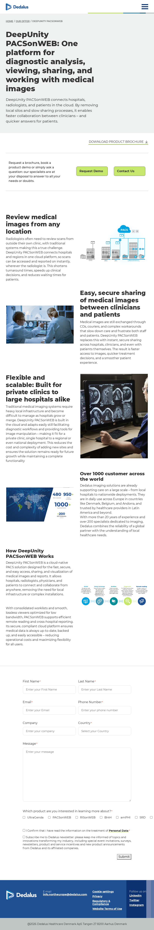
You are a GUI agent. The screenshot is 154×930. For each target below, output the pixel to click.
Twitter (134, 900)
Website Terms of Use (107, 908)
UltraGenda (33, 817)
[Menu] (145, 6)
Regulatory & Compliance (101, 902)
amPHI (123, 817)
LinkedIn (135, 895)
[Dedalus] (17, 6)
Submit (124, 857)
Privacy (97, 896)
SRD (140, 817)
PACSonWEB (59, 817)
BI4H (105, 817)
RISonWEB (85, 817)
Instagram (136, 905)
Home (9, 21)
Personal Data (118, 830)
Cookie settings (103, 891)
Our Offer (23, 21)
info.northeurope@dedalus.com (65, 894)
